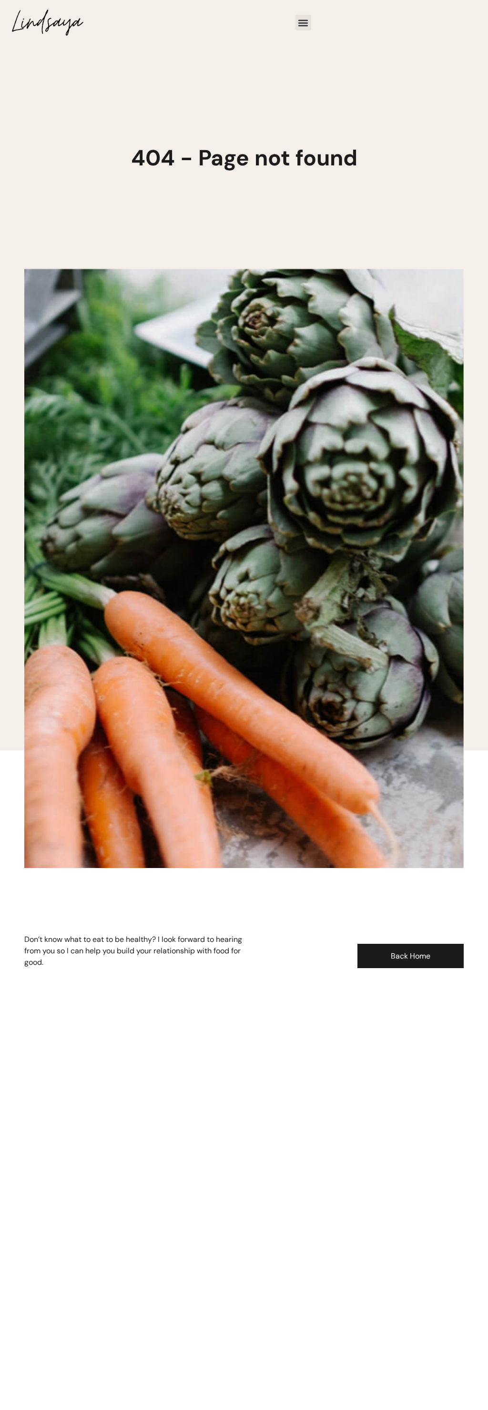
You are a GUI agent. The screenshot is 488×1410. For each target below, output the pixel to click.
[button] (303, 23)
